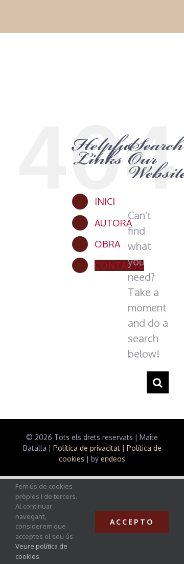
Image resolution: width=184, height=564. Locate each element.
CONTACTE (119, 265)
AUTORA (113, 222)
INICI (105, 201)
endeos (113, 458)
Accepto (132, 521)
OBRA (107, 243)
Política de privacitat (86, 448)
